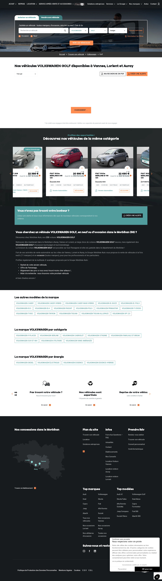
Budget (112, 30)
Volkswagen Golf (138, 494)
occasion (40, 255)
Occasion (25, 36)
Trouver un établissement (24, 488)
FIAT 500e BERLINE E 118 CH (119, 176)
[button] (157, 577)
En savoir (47, 405)
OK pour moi (147, 569)
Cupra (85, 504)
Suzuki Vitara (122, 516)
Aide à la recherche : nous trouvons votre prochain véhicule (44, 273)
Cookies (77, 570)
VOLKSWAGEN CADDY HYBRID (49, 303)
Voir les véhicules (81, 43)
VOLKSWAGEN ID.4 (42, 308)
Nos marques (134, 4)
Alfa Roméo (102, 508)
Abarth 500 (136, 516)
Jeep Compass (123, 511)
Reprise (21, 4)
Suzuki (100, 513)
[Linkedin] (95, 551)
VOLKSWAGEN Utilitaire (51, 341)
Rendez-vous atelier (136, 435)
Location (31, 4)
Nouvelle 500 (27, 182)
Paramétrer (122, 569)
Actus (146, 4)
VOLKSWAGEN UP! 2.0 (121, 314)
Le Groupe (121, 4)
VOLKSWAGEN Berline (49, 336)
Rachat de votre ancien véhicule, (33, 265)
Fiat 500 (135, 511)
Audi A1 (120, 494)
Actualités (109, 442)
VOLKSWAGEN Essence (73, 363)
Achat (11, 4)
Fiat (99, 504)
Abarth (85, 513)
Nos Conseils (111, 457)
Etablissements (112, 452)
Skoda (100, 499)
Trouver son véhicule (91, 435)
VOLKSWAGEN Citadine (97, 336)
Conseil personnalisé (136, 444)
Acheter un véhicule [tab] (27, 17)
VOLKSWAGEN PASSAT (63, 308)
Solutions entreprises (95, 4)
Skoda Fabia (121, 499)
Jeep (85, 508)
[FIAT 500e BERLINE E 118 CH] (130, 158)
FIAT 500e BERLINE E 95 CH (28, 176)
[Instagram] (84, 551)
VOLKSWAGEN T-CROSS (131, 308)
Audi (84, 494)
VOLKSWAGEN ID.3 (23, 308)
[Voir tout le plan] (84, 451)
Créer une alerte (133, 216)
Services (109, 4)
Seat (84, 499)
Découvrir (142, 190)
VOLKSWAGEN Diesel (25, 363)
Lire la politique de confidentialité (123, 561)
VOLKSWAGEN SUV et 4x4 (26, 341)
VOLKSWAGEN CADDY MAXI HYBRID (79, 303)
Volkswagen (103, 494)
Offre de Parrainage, (28, 268)
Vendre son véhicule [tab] (50, 17)
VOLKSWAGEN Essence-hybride (100, 363)
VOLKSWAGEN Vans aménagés (79, 341)
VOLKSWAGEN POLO (84, 308)
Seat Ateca (136, 499)
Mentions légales (65, 570)
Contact (153, 4)
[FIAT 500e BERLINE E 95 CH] (39, 158)
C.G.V (84, 570)
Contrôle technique (135, 449)
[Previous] (10, 174)
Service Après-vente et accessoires (55, 4)
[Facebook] (89, 551)
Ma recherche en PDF (114, 74)
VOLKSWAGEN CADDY (25, 303)
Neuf (35, 36)
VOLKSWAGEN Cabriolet (73, 336)
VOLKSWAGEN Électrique (48, 363)
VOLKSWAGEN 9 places (26, 336)
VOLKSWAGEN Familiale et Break (125, 336)
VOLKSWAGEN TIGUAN (68, 314)
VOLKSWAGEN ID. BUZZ (107, 303)
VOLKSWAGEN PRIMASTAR (107, 308)
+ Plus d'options (135, 30)
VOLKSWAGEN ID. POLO (130, 303)
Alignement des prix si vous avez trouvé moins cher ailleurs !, (45, 270)
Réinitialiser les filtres (135, 36)
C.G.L (90, 570)
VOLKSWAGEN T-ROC (24, 314)
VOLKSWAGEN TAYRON (46, 314)
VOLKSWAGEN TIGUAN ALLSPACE (95, 314)
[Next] (151, 174)
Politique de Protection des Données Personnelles (37, 570)
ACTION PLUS (118, 182)
